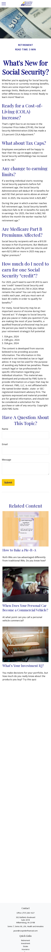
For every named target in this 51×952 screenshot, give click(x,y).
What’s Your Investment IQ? (23, 665)
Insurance (25, 949)
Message (6, 459)
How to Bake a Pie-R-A (19, 550)
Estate (25, 946)
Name (5, 428)
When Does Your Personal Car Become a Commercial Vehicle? (25, 607)
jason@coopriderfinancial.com (25, 931)
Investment (25, 943)
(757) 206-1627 (28, 913)
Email (5, 444)
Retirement (25, 940)
